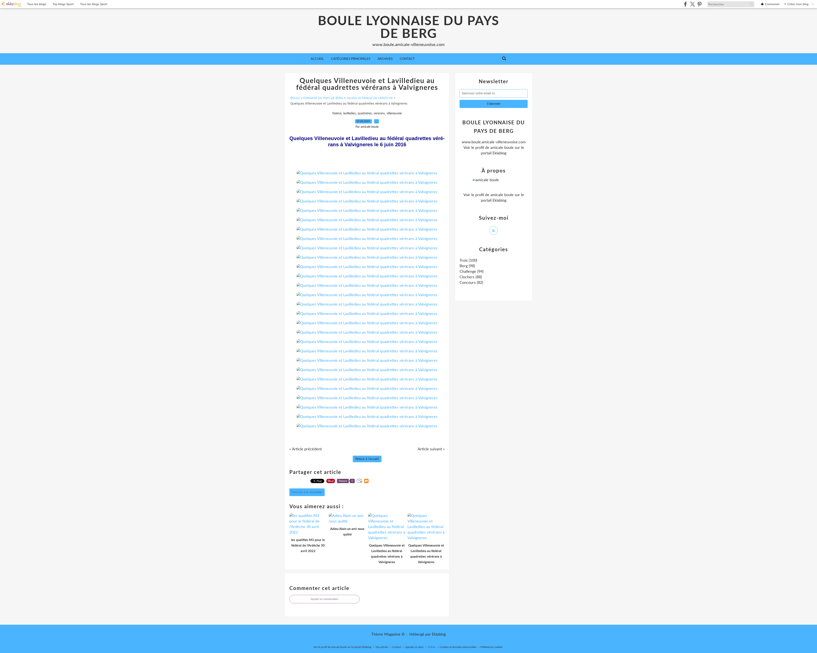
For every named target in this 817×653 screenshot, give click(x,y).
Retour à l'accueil (367, 459)
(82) (471, 283)
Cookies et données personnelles (458, 647)
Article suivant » (431, 449)
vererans (379, 113)
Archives (385, 58)
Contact (407, 58)
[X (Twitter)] (692, 4)
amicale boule (502, 148)
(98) (467, 266)
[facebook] (685, 4)
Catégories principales (350, 58)
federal (336, 113)
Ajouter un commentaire (324, 599)
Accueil (317, 58)
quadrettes (365, 113)
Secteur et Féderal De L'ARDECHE (370, 98)
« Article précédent (305, 449)
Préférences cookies (491, 647)
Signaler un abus (414, 647)
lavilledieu (349, 113)
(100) (468, 261)
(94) (472, 272)
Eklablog (439, 634)
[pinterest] (699, 4)
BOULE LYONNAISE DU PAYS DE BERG (408, 27)
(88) (471, 277)
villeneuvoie (394, 113)
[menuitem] (317, 59)
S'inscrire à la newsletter (307, 492)
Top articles (381, 647)
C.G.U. (432, 647)
